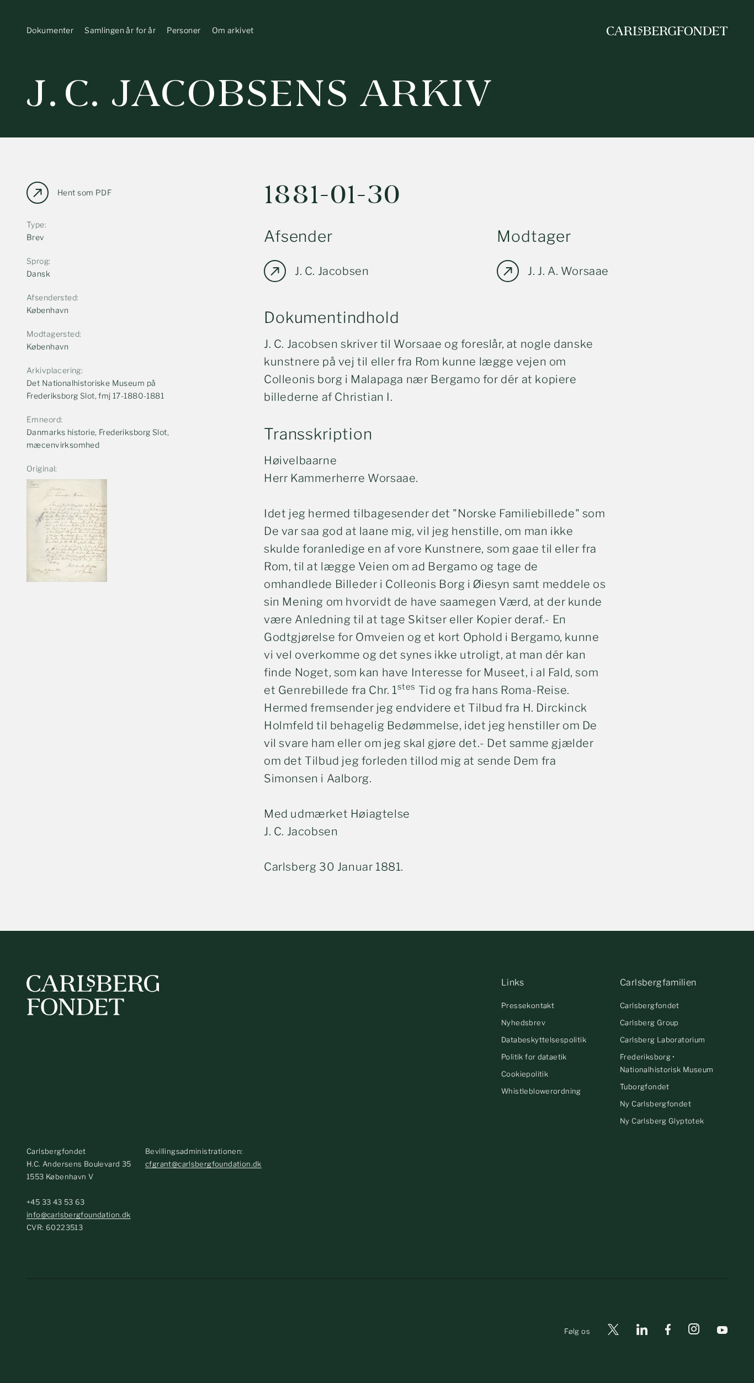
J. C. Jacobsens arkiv (259, 93)
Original (40, 468)
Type (35, 224)
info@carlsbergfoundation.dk (78, 1214)
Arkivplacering (53, 370)
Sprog (37, 261)
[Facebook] (668, 1331)
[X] (613, 1331)
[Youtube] (722, 1331)
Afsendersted (51, 297)
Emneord (43, 419)
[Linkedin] (641, 1331)
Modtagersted (52, 333)
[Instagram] (693, 1331)
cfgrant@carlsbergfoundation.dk (203, 1163)
